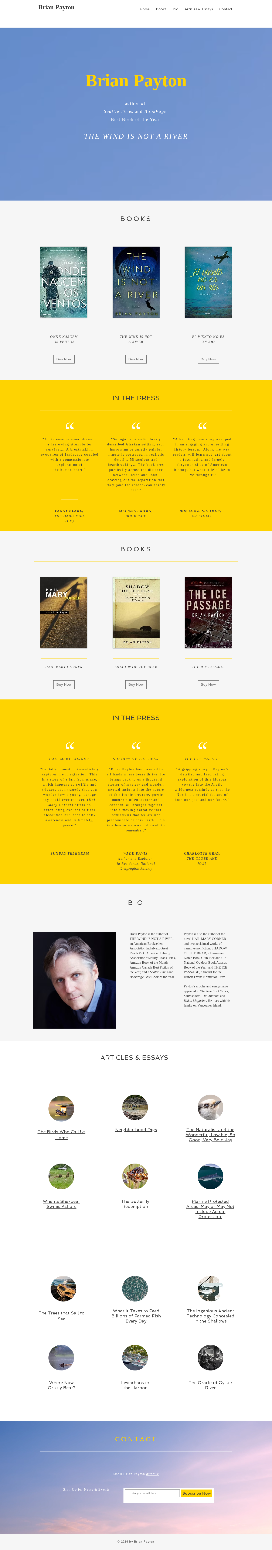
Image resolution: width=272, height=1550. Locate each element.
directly (152, 1474)
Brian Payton (56, 7)
